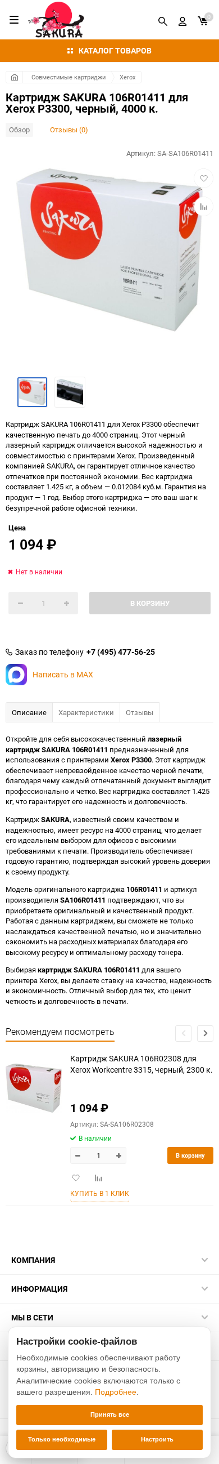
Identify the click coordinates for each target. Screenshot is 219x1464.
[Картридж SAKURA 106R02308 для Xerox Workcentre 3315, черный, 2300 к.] (34, 1088)
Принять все (109, 1414)
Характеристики (86, 712)
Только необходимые (61, 1439)
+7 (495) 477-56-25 (120, 652)
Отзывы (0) (69, 129)
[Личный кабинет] (182, 19)
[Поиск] (162, 19)
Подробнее (115, 1391)
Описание (29, 712)
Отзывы (139, 712)
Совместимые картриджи (68, 77)
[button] (205, 1033)
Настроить (157, 1439)
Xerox (127, 77)
